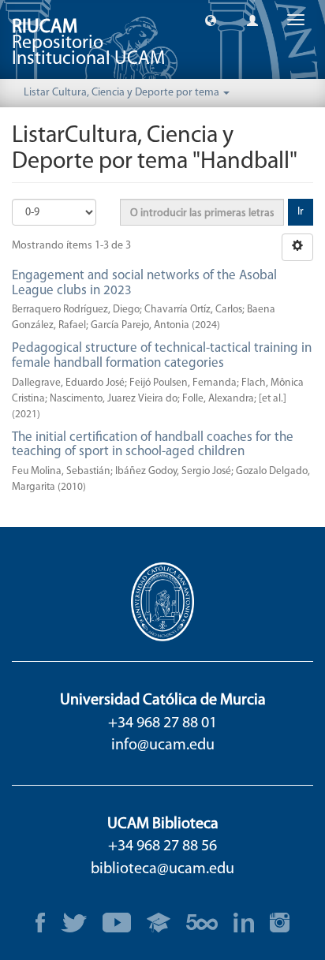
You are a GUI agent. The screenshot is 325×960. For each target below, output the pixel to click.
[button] (210, 19)
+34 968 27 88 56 (162, 846)
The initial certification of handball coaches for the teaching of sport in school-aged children (152, 445)
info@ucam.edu (163, 745)
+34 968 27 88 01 (162, 723)
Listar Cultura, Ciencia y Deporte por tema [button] (123, 93)
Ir (300, 212)
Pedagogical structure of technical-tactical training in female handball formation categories (162, 356)
